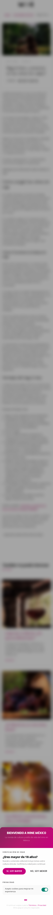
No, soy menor (38, 871)
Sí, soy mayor (14, 871)
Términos (32, 905)
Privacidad (42, 905)
